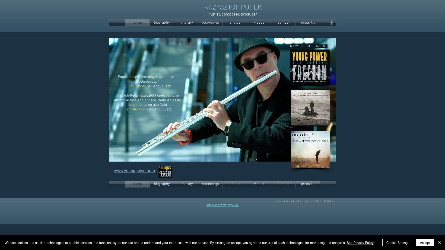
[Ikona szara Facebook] (332, 23)
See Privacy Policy (360, 242)
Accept (425, 242)
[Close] (439, 242)
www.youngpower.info (134, 171)
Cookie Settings (397, 242)
